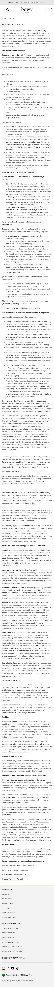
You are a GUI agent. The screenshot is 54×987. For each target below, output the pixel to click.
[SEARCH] (8, 10)
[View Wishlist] (47, 10)
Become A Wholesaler (12, 947)
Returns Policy (9, 933)
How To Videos (8, 913)
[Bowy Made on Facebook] (8, 968)
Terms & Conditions (10, 942)
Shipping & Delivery (10, 928)
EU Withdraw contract (12, 951)
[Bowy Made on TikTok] (17, 968)
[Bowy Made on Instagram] (3, 968)
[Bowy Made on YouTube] (12, 968)
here (34, 503)
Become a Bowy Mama (13, 958)
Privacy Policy (8, 937)
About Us (6, 894)
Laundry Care (8, 917)
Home (4, 18)
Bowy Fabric (8, 903)
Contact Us (7, 899)
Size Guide (6, 908)
